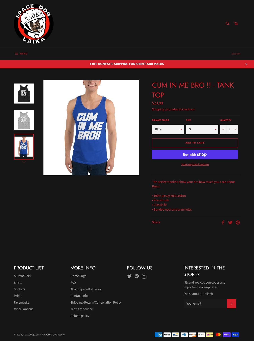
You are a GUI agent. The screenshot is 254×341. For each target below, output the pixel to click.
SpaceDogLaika (32, 334)
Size (188, 120)
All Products (22, 276)
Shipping (158, 109)
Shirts (18, 282)
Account (235, 53)
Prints (18, 295)
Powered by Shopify (53, 334)
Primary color (160, 120)
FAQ (73, 282)
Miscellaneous (23, 309)
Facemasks (21, 302)
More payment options (195, 164)
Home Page (78, 276)
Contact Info (79, 295)
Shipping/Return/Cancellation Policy (96, 302)
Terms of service (81, 309)
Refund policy (79, 315)
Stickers (19, 289)
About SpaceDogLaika (85, 289)
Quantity (225, 120)
